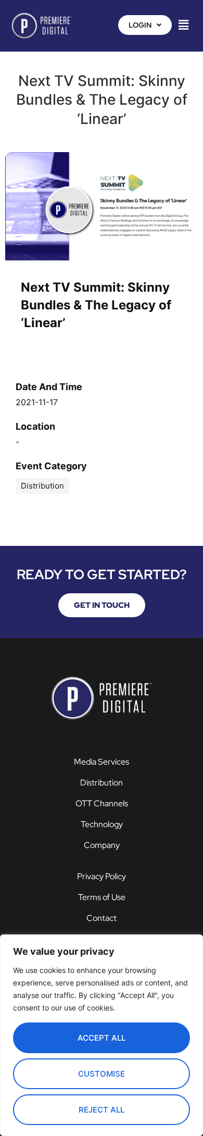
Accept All (101, 1038)
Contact (101, 918)
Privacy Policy (101, 876)
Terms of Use (101, 897)
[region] (101, 1035)
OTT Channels (101, 803)
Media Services (101, 761)
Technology (102, 824)
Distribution (101, 782)
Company (102, 845)
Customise (101, 1074)
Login (140, 25)
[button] (145, 25)
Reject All (101, 1110)
